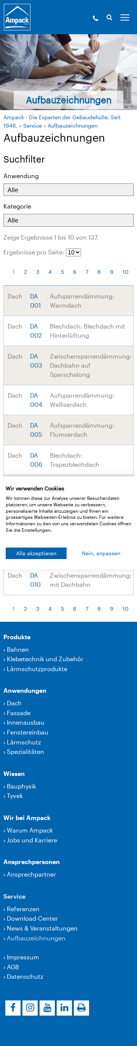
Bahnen (18, 649)
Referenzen (23, 908)
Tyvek (15, 795)
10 (126, 272)
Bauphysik (21, 786)
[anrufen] (95, 19)
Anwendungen (24, 690)
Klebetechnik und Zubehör (45, 658)
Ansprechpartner (31, 874)
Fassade (18, 712)
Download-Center (32, 918)
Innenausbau (26, 722)
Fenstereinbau (27, 732)
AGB (13, 966)
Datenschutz (25, 976)
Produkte (16, 636)
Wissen (14, 773)
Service (32, 125)
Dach (14, 702)
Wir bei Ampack (27, 817)
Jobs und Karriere (32, 840)
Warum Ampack (30, 830)
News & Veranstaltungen (42, 928)
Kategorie (17, 206)
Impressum (23, 957)
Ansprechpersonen (31, 861)
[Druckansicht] (81, 1008)
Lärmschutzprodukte (37, 668)
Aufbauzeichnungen (72, 125)
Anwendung (21, 175)
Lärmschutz (24, 742)
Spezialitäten (25, 751)
